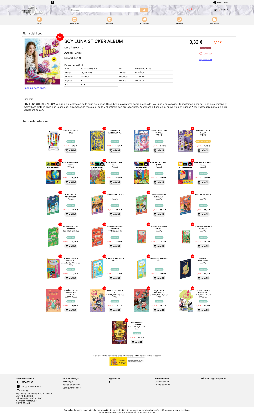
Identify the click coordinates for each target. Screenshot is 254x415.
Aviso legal (67, 381)
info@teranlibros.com (31, 386)
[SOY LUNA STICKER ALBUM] (42, 61)
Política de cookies (71, 384)
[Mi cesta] (215, 9)
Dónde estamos (162, 384)
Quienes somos (162, 381)
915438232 (27, 382)
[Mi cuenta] (215, 2)
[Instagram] (52, 2)
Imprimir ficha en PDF (36, 87)
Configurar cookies (71, 388)
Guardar (207, 53)
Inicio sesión (223, 2)
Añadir (72, 150)
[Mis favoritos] (188, 9)
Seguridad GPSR (205, 59)
